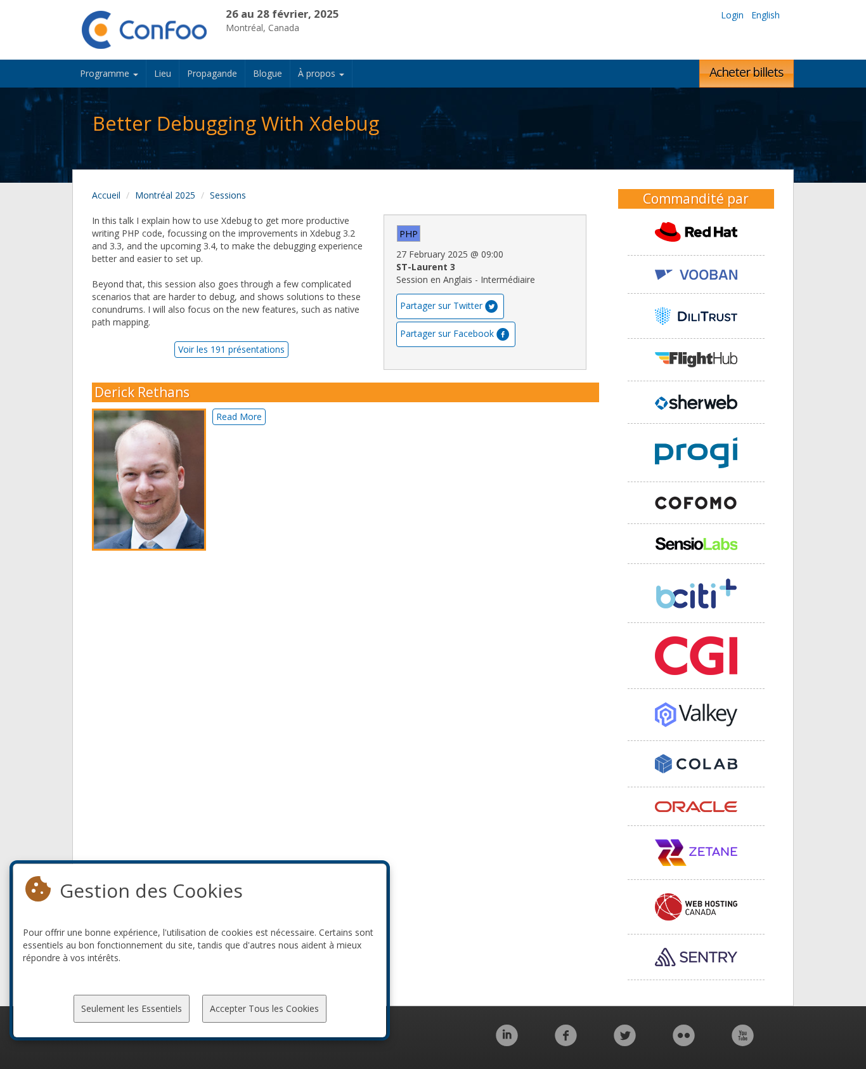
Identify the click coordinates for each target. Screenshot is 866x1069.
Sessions (228, 195)
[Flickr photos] (684, 1042)
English (765, 15)
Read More (239, 416)
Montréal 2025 (165, 195)
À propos (318, 73)
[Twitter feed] (625, 1042)
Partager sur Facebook (447, 333)
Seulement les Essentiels (131, 1008)
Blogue (267, 73)
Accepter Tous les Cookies (264, 1008)
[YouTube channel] (742, 1042)
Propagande (212, 73)
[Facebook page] (566, 1042)
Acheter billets (746, 72)
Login (732, 15)
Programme (106, 73)
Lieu (162, 73)
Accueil (106, 195)
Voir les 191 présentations (231, 349)
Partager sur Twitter (441, 305)
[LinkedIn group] (507, 1042)
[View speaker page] (152, 480)
